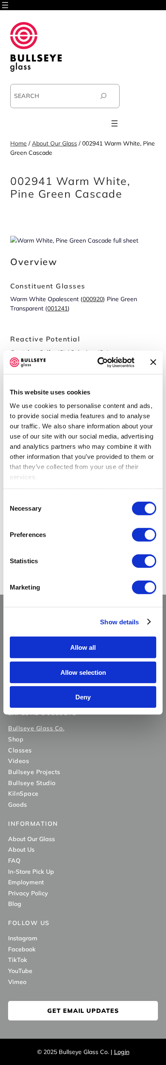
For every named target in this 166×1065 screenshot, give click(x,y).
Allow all (83, 647)
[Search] (103, 96)
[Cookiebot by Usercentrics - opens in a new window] (101, 362)
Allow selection (83, 672)
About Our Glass (54, 143)
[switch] (144, 535)
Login (121, 1052)
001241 (57, 308)
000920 (93, 299)
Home (18, 143)
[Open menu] (5, 5)
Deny (83, 697)
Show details (119, 621)
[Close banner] (153, 362)
